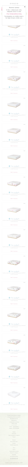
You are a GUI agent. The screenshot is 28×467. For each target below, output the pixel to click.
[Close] (25, 7)
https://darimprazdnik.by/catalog (14, 13)
